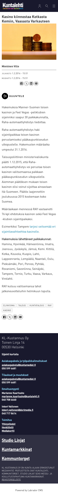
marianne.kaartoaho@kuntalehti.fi (20, 396)
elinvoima (8, 305)
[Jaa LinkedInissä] (31, 83)
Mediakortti (8, 430)
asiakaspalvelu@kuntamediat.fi (19, 364)
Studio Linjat (13, 440)
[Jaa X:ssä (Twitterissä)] (26, 83)
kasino (7, 310)
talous (22, 305)
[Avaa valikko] (39, 6)
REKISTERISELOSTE (11, 479)
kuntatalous (37, 305)
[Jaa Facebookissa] (21, 83)
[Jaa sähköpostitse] (36, 83)
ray (50, 305)
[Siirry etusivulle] (13, 6)
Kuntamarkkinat (17, 449)
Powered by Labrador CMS (29, 490)
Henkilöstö (8, 427)
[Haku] (47, 6)
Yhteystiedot (8, 423)
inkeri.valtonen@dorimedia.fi (17, 409)
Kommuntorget (16, 458)
